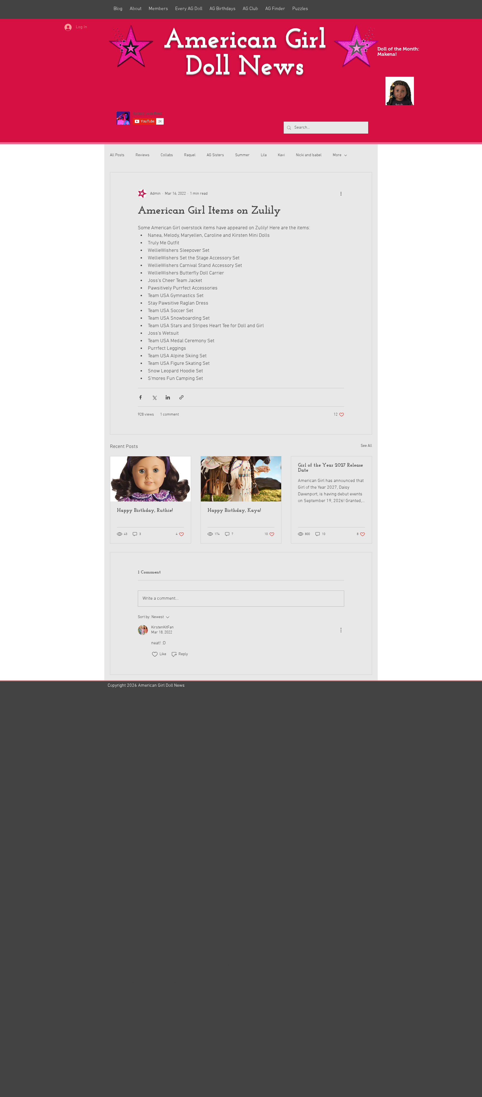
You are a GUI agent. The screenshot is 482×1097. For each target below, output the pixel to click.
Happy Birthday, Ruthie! (145, 510)
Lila (264, 155)
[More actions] (341, 193)
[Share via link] (181, 397)
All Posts (117, 155)
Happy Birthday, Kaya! (234, 510)
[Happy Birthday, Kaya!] (241, 479)
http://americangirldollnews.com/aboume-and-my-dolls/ (169, 983)
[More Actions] (341, 630)
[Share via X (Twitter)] (154, 397)
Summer (242, 155)
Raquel (190, 155)
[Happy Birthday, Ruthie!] (150, 479)
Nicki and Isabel (309, 155)
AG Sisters (215, 155)
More (337, 155)
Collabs (167, 155)
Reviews (143, 155)
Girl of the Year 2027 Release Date (330, 468)
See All (366, 445)
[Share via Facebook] (140, 397)
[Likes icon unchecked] (154, 654)
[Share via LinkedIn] (167, 397)
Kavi (281, 155)
